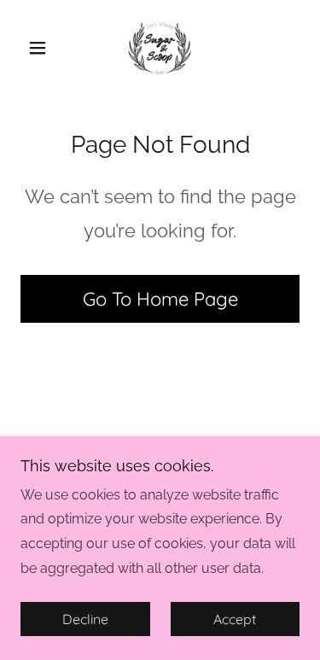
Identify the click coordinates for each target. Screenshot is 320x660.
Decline (85, 619)
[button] (41, 48)
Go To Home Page (160, 299)
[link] (159, 48)
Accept (234, 619)
